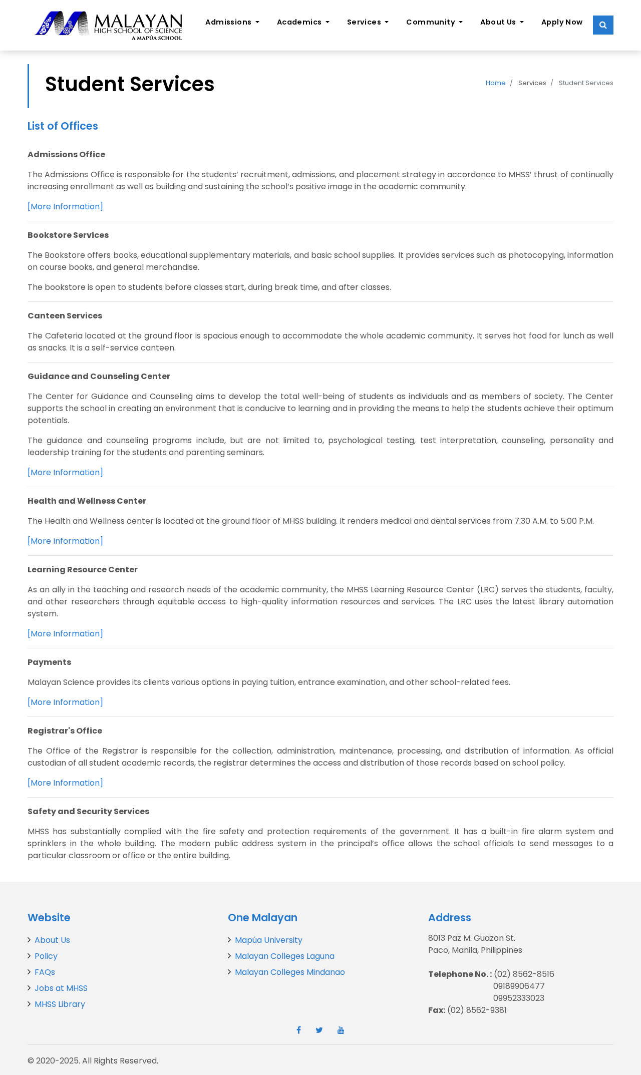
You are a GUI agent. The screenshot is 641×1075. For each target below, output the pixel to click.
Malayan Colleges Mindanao (290, 972)
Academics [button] (300, 22)
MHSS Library (60, 1004)
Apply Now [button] (562, 22)
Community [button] (431, 22)
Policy (46, 956)
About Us (52, 940)
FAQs (45, 972)
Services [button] (365, 22)
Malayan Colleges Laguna (285, 956)
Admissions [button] (229, 22)
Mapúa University (268, 940)
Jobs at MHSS (61, 988)
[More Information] (65, 206)
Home (496, 83)
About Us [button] (499, 22)
